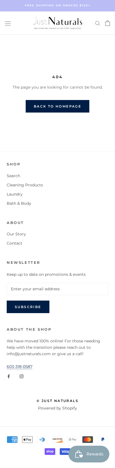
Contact (14, 243)
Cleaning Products (25, 184)
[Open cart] (107, 23)
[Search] (97, 23)
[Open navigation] (8, 23)
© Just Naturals (57, 401)
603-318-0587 (19, 366)
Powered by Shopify (57, 408)
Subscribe (28, 307)
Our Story (16, 234)
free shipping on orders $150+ (57, 5)
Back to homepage (57, 106)
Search (13, 175)
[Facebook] (9, 376)
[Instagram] (21, 376)
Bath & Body (19, 203)
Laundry (15, 194)
